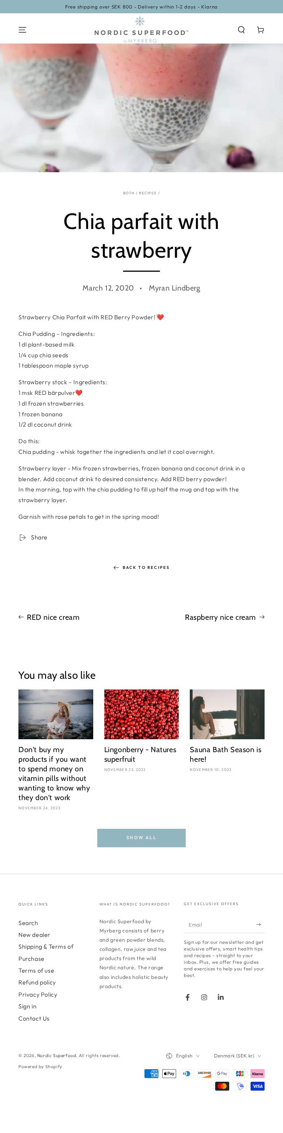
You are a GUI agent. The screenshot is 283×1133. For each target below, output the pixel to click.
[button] (241, 30)
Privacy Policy (37, 994)
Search (28, 923)
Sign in (27, 1006)
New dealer (34, 934)
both (128, 193)
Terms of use (36, 970)
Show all (141, 837)
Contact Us (34, 1018)
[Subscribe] (260, 925)
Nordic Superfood (56, 1055)
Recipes (148, 193)
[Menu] (22, 30)
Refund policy (37, 982)
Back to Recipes (146, 567)
